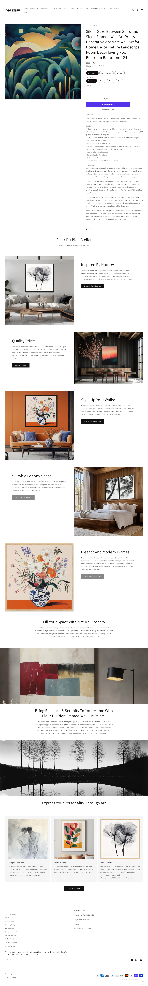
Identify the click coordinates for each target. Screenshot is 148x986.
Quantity (88, 85)
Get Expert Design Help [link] (23, 497)
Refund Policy (9, 928)
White (111, 81)
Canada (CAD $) (11, 978)
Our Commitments (11, 914)
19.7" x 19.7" (92, 73)
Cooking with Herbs (11, 942)
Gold (119, 81)
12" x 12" (120, 73)
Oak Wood (91, 81)
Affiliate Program (10, 935)
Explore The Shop (11, 939)
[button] (45, 8)
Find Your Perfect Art (74, 888)
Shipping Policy (10, 925)
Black (102, 81)
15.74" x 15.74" (106, 73)
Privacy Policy (9, 921)
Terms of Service (10, 946)
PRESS (7, 918)
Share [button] (90, 229)
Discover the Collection (92, 286)
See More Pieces (20, 365)
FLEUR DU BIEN (129, 979)
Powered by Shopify (138, 979)
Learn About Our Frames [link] (92, 576)
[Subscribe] (39, 960)
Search (7, 911)
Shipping (88, 66)
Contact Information (11, 932)
